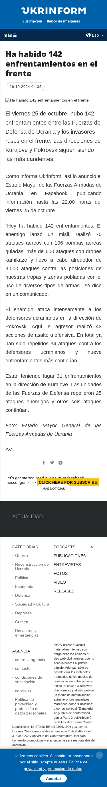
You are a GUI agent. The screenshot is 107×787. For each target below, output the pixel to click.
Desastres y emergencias (27, 632)
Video (60, 582)
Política (21, 577)
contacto (23, 668)
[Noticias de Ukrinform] (53, 10)
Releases (64, 591)
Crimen (21, 621)
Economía (24, 586)
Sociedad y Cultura (32, 604)
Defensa (22, 595)
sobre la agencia (30, 659)
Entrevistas (67, 564)
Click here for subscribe (68, 482)
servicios (23, 690)
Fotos (61, 573)
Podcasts (64, 547)
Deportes (23, 613)
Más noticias (54, 488)
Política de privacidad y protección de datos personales (30, 706)
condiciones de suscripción (28, 679)
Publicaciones (70, 555)
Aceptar (53, 778)
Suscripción (32, 21)
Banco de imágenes (63, 21)
